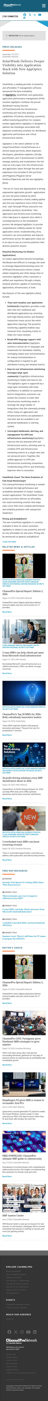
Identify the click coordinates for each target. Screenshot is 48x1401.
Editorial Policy (12, 1369)
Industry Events (24, 582)
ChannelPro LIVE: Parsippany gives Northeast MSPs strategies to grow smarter (21, 1041)
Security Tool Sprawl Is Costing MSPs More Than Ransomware (23, 883)
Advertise (10, 1319)
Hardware (12, 582)
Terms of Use (11, 1360)
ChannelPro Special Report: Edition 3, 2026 (22, 593)
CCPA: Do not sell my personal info (20, 1372)
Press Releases (12, 46)
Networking (15, 584)
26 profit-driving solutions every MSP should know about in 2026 (22, 779)
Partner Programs (28, 584)
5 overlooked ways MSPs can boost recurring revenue (20, 843)
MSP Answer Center (31, 645)
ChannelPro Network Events (18, 1304)
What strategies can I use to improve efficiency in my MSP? (19, 897)
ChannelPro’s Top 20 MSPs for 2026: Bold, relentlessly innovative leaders (21, 716)
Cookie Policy (11, 1366)
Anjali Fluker (20, 721)
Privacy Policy (11, 1363)
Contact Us (10, 1354)
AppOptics (11, 94)
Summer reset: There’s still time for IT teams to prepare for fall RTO (24, 937)
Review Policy (11, 1357)
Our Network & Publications (18, 1280)
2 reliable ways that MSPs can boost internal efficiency (23, 924)
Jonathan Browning (23, 848)
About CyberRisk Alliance (16, 1274)
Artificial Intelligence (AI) (13, 580)
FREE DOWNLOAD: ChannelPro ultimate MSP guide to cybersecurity (22, 1157)
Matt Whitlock (21, 785)
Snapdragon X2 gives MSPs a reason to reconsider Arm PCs (23, 1101)
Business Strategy (32, 580)
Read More (7, 612)
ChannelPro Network (10, 56)
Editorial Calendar (13, 1277)
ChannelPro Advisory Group (17, 1283)
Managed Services (15, 645)
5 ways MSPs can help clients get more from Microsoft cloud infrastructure (23, 654)
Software (12, 542)
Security (40, 584)
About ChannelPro (13, 1271)
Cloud (4, 542)
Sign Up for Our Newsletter (17, 1286)
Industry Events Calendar (16, 1307)
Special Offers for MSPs (16, 1290)
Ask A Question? (12, 1293)
